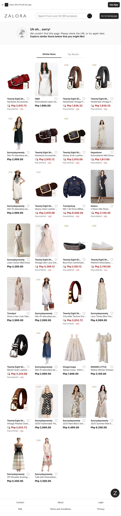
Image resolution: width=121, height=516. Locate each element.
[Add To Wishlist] (28, 98)
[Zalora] (15, 15)
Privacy (100, 509)
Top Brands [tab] (73, 54)
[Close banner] (2, 4)
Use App (114, 4)
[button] (60, 4)
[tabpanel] (60, 274)
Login (100, 502)
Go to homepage (109, 16)
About (60, 502)
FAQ (20, 509)
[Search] (89, 16)
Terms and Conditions (60, 509)
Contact (20, 502)
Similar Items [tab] (49, 54)
